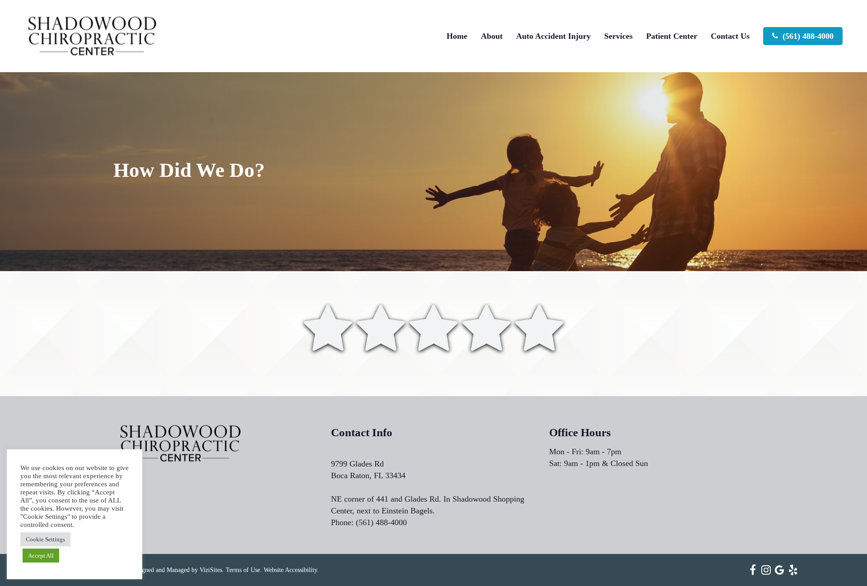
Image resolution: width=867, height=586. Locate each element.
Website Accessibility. (291, 570)
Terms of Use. (244, 570)
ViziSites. (212, 570)
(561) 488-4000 (381, 522)
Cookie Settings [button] (45, 539)
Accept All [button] (41, 555)
